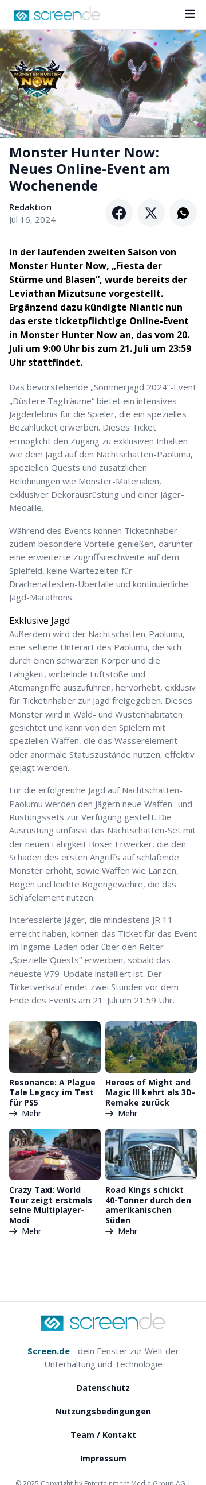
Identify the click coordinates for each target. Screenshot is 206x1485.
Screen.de (48, 1350)
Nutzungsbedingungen (103, 1411)
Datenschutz (103, 1387)
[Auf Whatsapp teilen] (183, 213)
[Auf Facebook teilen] (119, 213)
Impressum (103, 1458)
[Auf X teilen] (151, 213)
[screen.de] (57, 13)
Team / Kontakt (103, 1434)
